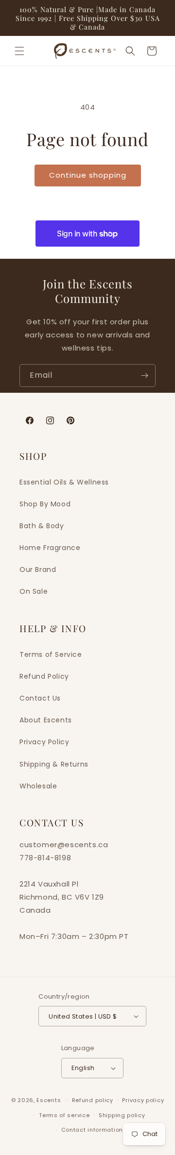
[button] (19, 51)
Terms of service (64, 1115)
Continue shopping (87, 175)
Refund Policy (44, 676)
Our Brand (37, 569)
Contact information (92, 1130)
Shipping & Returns (53, 764)
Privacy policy (143, 1100)
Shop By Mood (44, 504)
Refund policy (92, 1100)
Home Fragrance (49, 547)
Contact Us (40, 698)
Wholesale (38, 786)
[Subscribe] (144, 375)
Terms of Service (50, 654)
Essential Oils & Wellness (64, 482)
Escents (49, 1100)
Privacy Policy (44, 742)
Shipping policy (122, 1115)
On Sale (33, 591)
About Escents (45, 720)
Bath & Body (41, 526)
